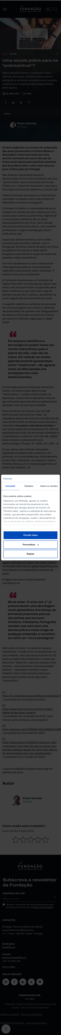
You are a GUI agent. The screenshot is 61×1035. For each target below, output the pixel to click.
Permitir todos (30, 535)
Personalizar (29, 544)
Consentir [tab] (10, 486)
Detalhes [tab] (29, 486)
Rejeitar (30, 554)
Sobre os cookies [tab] (49, 486)
